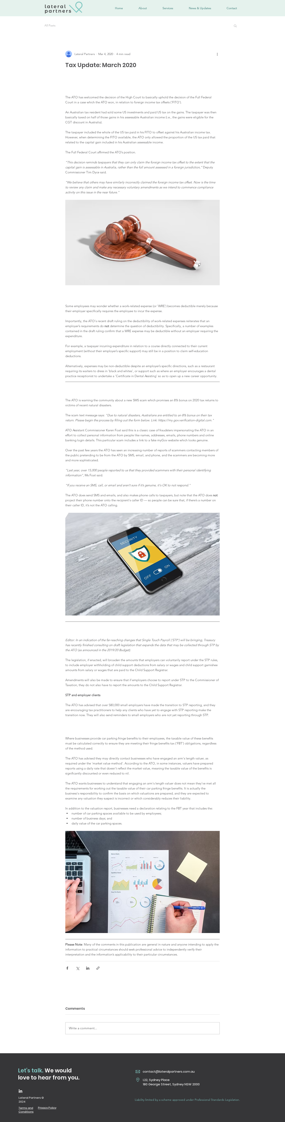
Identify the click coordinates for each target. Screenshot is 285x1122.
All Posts (49, 25)
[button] (235, 25)
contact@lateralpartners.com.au (169, 1071)
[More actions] (217, 53)
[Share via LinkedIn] (88, 968)
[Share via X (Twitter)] (77, 968)
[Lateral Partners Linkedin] (20, 1090)
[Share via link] (98, 968)
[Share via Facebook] (67, 968)
